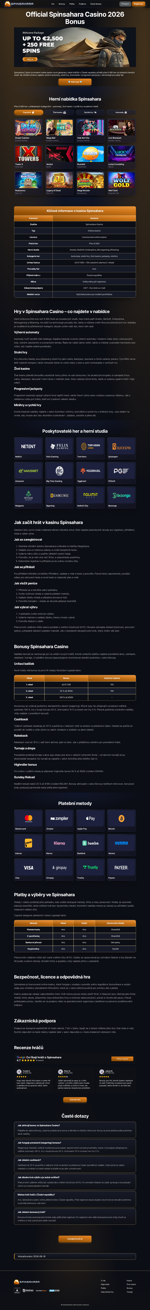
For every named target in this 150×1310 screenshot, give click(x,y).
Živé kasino (57, 112)
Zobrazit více (75, 1100)
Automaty (120, 112)
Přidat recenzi (122, 1059)
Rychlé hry (88, 112)
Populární (27, 112)
